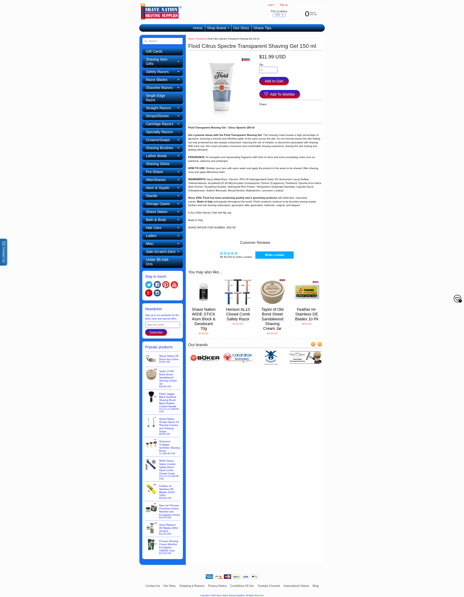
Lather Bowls (156, 156)
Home (197, 28)
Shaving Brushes (159, 148)
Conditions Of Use (242, 585)
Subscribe (156, 332)
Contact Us (153, 585)
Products (200, 39)
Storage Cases (158, 204)
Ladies (151, 236)
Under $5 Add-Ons (157, 262)
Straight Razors (158, 108)
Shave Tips (262, 28)
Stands (151, 196)
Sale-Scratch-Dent (160, 252)
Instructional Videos (296, 585)
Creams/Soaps (158, 140)
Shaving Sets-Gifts (157, 61)
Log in (271, 5)
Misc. (150, 244)
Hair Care (153, 228)
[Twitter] (148, 284)
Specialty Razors (159, 132)
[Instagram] (157, 293)
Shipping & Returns (191, 585)
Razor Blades (156, 80)
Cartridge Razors (159, 124)
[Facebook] (157, 284)
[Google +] (148, 293)
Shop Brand (216, 28)
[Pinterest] (165, 284)
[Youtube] (174, 284)
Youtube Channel (269, 585)
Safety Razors (157, 72)
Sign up (284, 5)
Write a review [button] (274, 255)
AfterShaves (156, 180)
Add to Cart (274, 81)
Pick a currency (279, 11)
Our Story (241, 28)
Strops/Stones (157, 116)
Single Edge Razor (155, 98)
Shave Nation (156, 212)
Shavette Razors (159, 88)
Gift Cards (154, 51)
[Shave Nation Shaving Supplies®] (161, 18)
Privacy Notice (217, 585)
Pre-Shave (154, 172)
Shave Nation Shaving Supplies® (230, 595)
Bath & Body (156, 220)
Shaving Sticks (157, 164)
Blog (316, 585)
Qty (261, 64)
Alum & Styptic (157, 188)
